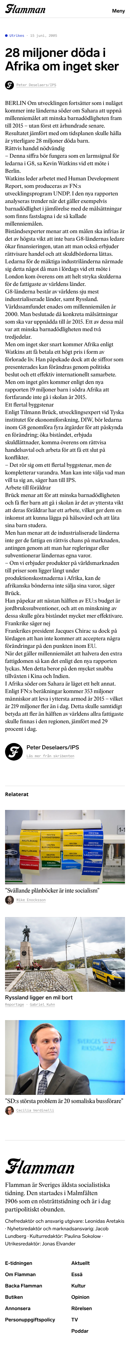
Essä (76, 1275)
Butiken (14, 1297)
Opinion (80, 1297)
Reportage (14, 1005)
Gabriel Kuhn (42, 1005)
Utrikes (17, 36)
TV (74, 1320)
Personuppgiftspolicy (30, 1320)
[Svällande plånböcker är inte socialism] (65, 847)
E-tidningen (18, 1263)
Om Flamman (20, 1275)
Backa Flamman (23, 1286)
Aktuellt (80, 1263)
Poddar (80, 1331)
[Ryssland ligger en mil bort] (65, 954)
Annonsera (18, 1309)
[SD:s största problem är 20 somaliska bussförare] (65, 1057)
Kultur (78, 1286)
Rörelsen (81, 1309)
